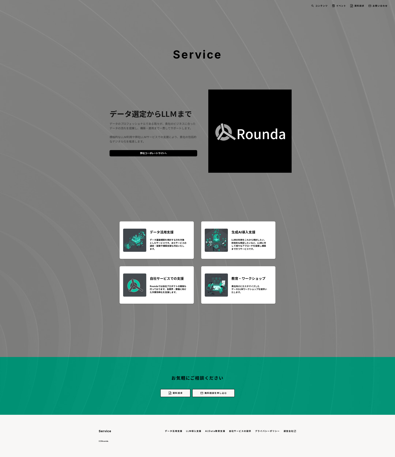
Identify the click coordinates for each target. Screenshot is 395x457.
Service (105, 431)
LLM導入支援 (194, 431)
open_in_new (294, 431)
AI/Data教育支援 (215, 431)
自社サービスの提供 (240, 431)
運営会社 (288, 431)
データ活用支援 (173, 431)
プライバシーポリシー (267, 431)
